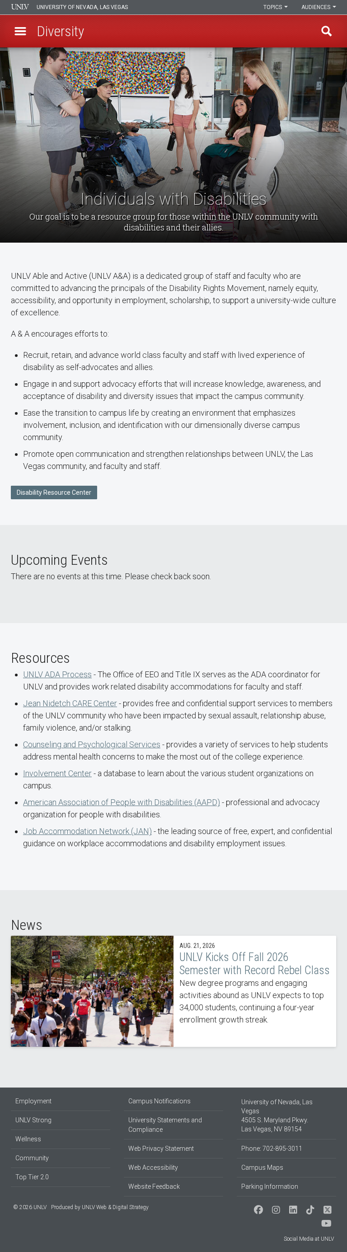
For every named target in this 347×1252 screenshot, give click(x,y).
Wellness (28, 1139)
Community (32, 1158)
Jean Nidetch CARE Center (70, 703)
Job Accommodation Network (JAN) (87, 831)
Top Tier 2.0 (32, 1177)
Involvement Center (57, 773)
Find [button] (326, 31)
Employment (33, 1101)
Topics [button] (273, 7)
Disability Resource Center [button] (54, 492)
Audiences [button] (316, 7)
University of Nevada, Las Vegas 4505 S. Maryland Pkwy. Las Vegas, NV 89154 (277, 1115)
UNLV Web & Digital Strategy (115, 1207)
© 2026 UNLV (30, 1207)
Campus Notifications (159, 1101)
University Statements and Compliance (165, 1124)
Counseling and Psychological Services (91, 744)
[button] (20, 31)
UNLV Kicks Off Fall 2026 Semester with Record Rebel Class (173, 991)
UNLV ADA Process (57, 674)
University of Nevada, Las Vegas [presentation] (82, 7)
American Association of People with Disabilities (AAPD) (121, 802)
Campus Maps (262, 1167)
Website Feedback (154, 1186)
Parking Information (269, 1186)
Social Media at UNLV (309, 1239)
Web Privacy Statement (161, 1148)
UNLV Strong (33, 1120)
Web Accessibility (153, 1167)
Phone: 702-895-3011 (271, 1148)
